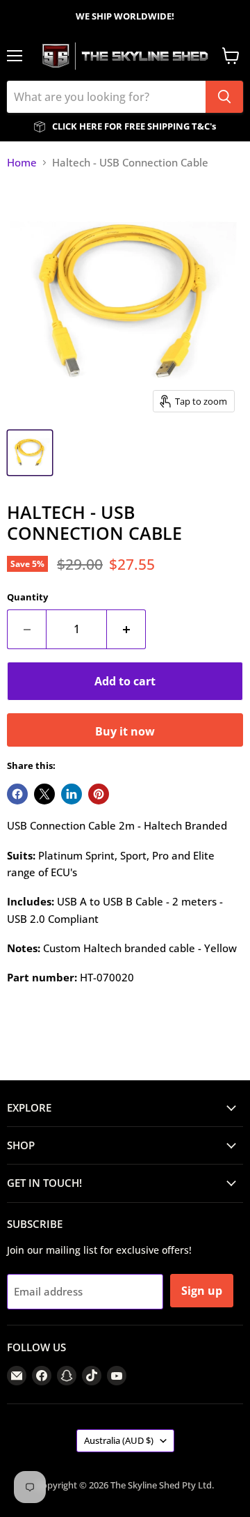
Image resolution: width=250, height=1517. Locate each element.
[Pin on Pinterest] (98, 794)
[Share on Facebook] (17, 794)
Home (22, 163)
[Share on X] (44, 794)
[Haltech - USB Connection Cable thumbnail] (30, 452)
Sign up (201, 1290)
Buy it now (125, 731)
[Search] (224, 97)
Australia (118, 1440)
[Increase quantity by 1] (126, 628)
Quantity (27, 597)
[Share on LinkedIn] (71, 794)
